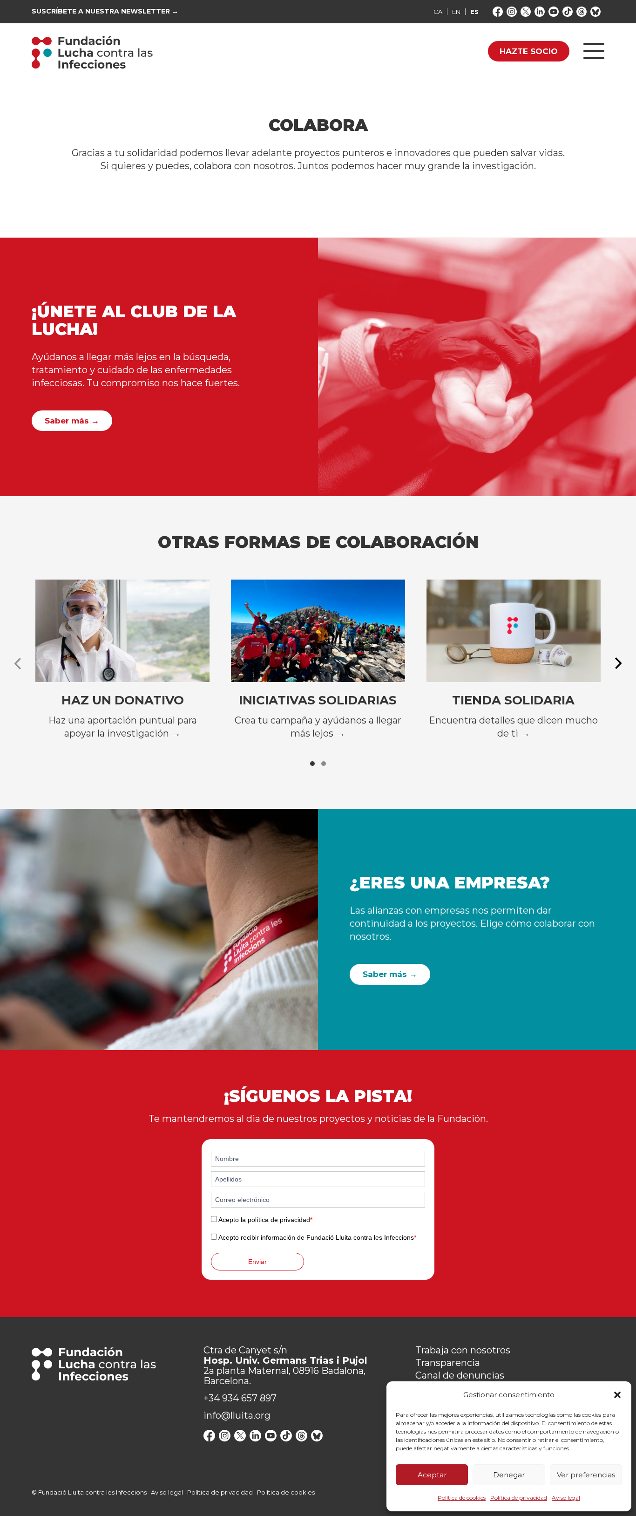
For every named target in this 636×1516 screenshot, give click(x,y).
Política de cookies (462, 1497)
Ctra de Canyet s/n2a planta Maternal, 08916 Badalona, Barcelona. (285, 1365)
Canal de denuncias (459, 1375)
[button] (617, 1395)
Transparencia (447, 1363)
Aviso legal (566, 1497)
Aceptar (432, 1474)
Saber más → (72, 420)
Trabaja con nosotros (462, 1350)
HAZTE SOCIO (529, 51)
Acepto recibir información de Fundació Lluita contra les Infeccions (317, 1237)
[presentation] (18, 663)
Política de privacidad (518, 1497)
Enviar (257, 1261)
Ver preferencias (586, 1474)
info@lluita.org (237, 1415)
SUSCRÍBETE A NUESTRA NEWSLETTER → (105, 11)
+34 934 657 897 (240, 1398)
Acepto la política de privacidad (265, 1219)
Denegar (509, 1474)
